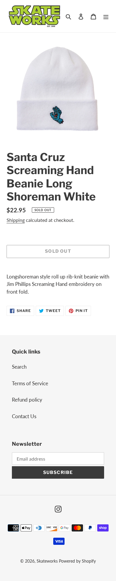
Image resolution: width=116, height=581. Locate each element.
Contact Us (24, 416)
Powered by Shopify (77, 561)
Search (19, 367)
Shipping (16, 220)
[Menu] (106, 16)
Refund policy (27, 400)
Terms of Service (30, 383)
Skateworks (47, 561)
